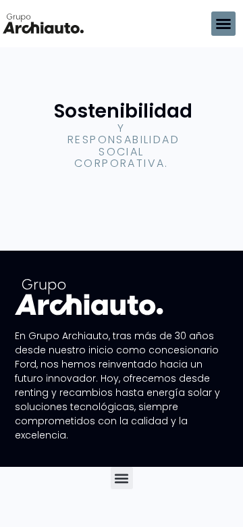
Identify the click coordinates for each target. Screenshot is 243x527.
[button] (223, 23)
